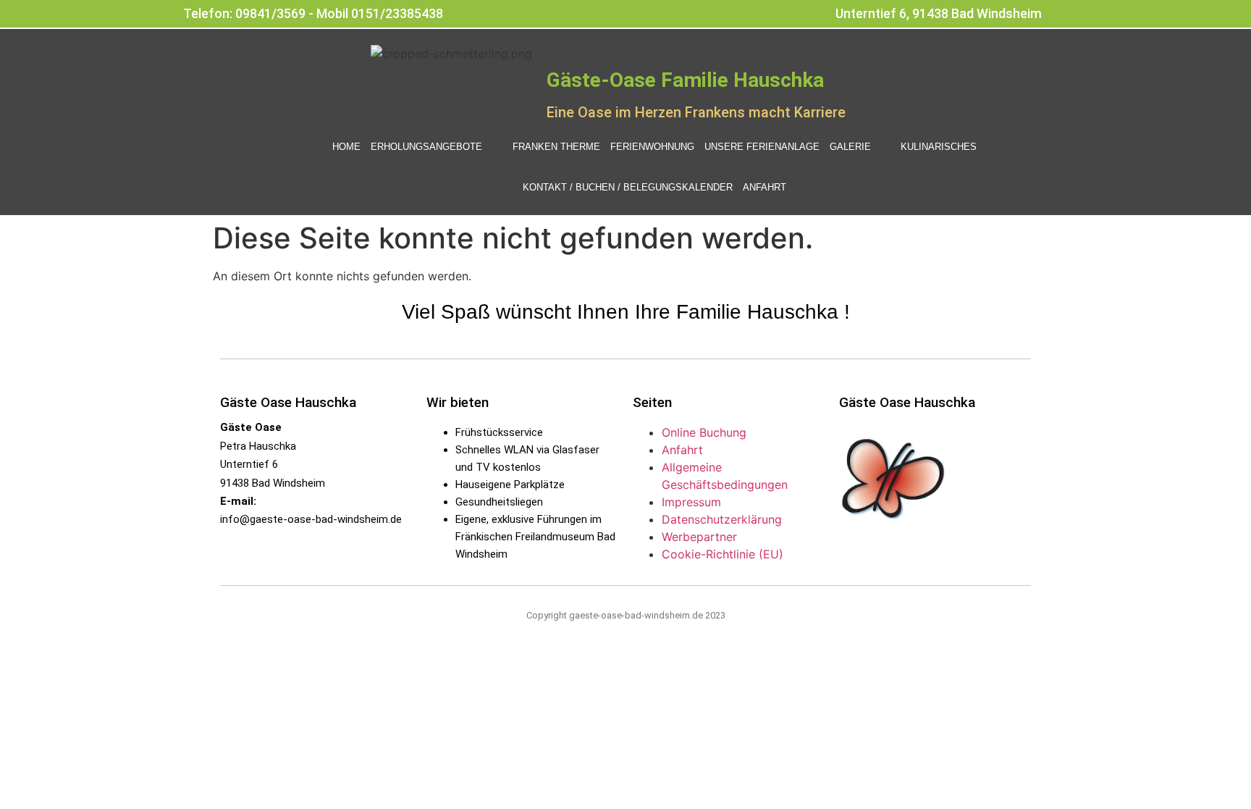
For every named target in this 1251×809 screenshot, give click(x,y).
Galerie (850, 146)
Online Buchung (704, 432)
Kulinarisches (939, 146)
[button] (436, 147)
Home (346, 146)
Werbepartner (699, 536)
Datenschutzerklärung (722, 519)
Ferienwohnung (652, 146)
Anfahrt (764, 187)
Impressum (691, 502)
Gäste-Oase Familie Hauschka (685, 80)
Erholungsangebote (426, 146)
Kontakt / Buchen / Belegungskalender (628, 187)
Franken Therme (556, 146)
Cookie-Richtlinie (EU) (722, 554)
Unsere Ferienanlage (762, 146)
